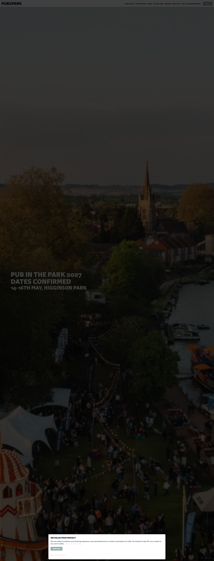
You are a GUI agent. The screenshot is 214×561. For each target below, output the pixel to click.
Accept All (56, 549)
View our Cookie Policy (73, 544)
